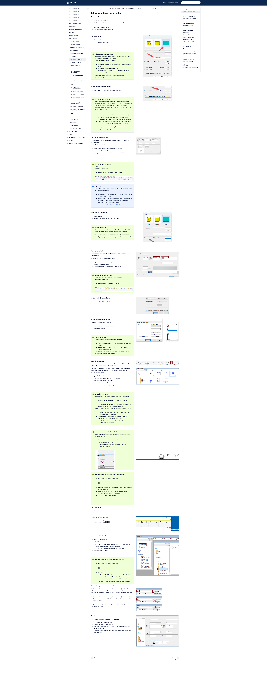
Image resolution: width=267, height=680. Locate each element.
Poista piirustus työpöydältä (188, 59)
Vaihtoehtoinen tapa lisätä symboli (190, 51)
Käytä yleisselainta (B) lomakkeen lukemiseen (190, 54)
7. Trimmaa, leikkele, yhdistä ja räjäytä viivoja (77, 114)
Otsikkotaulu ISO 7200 (114, 205)
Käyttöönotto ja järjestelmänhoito (75, 29)
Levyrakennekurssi (73, 122)
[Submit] (182, 3)
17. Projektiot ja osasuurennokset (77, 94)
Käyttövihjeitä (71, 32)
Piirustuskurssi (73, 56)
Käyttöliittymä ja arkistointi (75, 44)
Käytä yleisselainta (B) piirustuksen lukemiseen (190, 64)
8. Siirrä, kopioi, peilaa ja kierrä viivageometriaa (77, 76)
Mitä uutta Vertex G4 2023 (74, 17)
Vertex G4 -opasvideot (74, 41)
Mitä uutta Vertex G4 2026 (74, 8)
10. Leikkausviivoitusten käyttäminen (76, 84)
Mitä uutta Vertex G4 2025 (74, 11)
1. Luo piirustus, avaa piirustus (77, 59)
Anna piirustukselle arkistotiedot (189, 18)
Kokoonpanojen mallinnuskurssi (76, 53)
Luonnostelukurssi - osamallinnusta (77, 47)
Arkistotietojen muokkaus (188, 25)
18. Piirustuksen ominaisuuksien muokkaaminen (77, 98)
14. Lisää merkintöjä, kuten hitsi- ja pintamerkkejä (78, 110)
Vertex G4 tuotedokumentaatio (118, 8)
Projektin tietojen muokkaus (188, 37)
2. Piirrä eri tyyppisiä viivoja (76, 62)
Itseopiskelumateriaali (73, 38)
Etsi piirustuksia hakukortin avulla (189, 70)
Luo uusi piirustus (186, 14)
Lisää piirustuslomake (187, 46)
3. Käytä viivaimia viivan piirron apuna (75, 66)
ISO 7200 (185, 27)
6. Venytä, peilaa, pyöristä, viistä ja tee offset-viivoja (78, 119)
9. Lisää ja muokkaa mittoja (76, 80)
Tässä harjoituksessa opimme (189, 11)
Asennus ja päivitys (72, 26)
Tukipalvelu (71, 140)
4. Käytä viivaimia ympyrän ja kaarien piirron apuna (77, 103)
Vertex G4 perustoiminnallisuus (75, 23)
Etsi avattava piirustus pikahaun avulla (190, 67)
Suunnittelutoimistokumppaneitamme (76, 143)
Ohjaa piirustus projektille (188, 30)
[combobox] (190, 2)
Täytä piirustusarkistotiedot (188, 23)
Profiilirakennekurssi (74, 125)
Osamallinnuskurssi (74, 50)
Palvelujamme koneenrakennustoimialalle (77, 137)
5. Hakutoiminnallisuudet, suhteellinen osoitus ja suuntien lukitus (76, 71)
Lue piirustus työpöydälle (188, 61)
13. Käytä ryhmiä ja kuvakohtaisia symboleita (76, 88)
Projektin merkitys (186, 32)
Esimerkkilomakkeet (187, 48)
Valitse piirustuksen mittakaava (189, 41)
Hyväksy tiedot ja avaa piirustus (189, 39)
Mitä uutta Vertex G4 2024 (74, 14)
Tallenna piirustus (186, 57)
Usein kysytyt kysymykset (74, 131)
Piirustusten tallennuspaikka (189, 16)
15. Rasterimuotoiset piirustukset (77, 91)
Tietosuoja (71, 134)
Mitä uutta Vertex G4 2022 (74, 20)
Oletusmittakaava (186, 44)
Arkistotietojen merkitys (188, 20)
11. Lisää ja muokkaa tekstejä (77, 106)
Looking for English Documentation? (170, 2)
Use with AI (157, 8)
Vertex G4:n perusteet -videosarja (76, 128)
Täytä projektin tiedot (187, 34)
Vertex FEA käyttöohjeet (73, 35)
